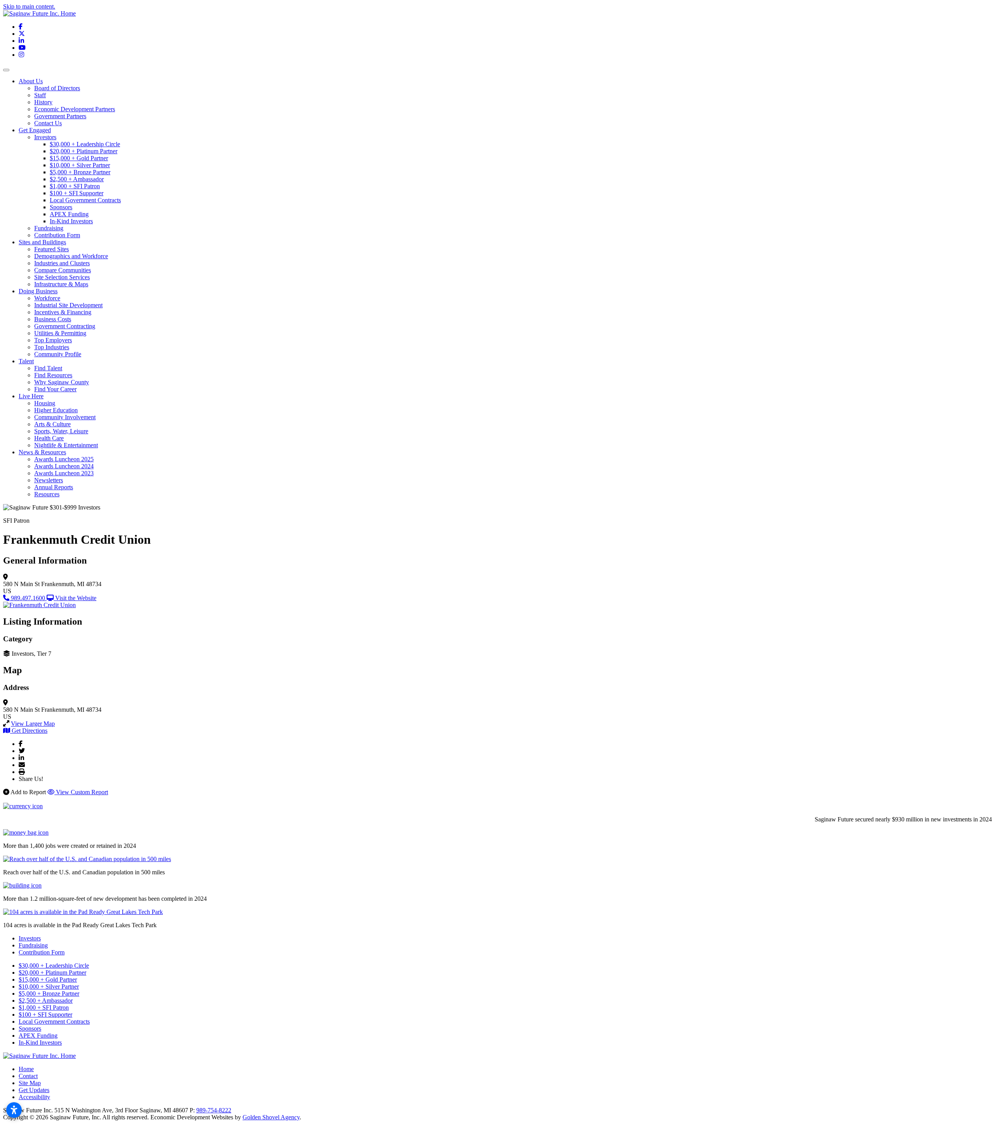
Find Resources (53, 375)
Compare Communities (62, 270)
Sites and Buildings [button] (42, 242)
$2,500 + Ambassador (77, 179)
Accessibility (34, 1097)
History (43, 102)
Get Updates (34, 1090)
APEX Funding (69, 214)
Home (26, 1069)
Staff (40, 95)
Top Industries (51, 347)
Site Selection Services (62, 277)
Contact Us (48, 123)
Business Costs (52, 319)
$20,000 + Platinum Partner (83, 151)
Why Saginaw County (61, 382)
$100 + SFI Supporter (76, 193)
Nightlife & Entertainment (66, 445)
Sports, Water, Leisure (61, 431)
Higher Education (56, 410)
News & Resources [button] (42, 452)
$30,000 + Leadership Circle (85, 144)
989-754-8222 (213, 1110)
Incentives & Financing (62, 312)
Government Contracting (64, 326)
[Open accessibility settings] (14, 1110)
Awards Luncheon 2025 (64, 459)
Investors (45, 137)
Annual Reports (53, 487)
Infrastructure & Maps (61, 284)
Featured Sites (51, 249)
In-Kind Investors (71, 221)
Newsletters (48, 480)
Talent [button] (26, 361)
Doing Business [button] (38, 291)
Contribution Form (57, 235)
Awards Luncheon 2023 (64, 473)
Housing (44, 403)
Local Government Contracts (85, 200)
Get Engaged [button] (35, 130)
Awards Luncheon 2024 (64, 466)
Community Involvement (65, 417)
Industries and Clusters (62, 263)
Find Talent (48, 368)
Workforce (47, 298)
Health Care (49, 438)
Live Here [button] (31, 396)
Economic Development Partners (74, 109)
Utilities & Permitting (60, 333)
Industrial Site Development (68, 305)
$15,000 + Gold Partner (79, 158)
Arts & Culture (52, 424)
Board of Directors (57, 88)
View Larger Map (33, 723)
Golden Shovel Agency (271, 1117)
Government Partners (60, 116)
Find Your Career (55, 389)
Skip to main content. (29, 6)
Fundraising (48, 228)
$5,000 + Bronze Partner (80, 172)
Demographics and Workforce (71, 256)
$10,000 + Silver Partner (80, 165)
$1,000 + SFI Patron (75, 186)
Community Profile (57, 354)
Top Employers (53, 340)
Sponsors (61, 207)
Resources (46, 494)
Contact (28, 1076)
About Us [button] (31, 81)
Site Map (30, 1083)
